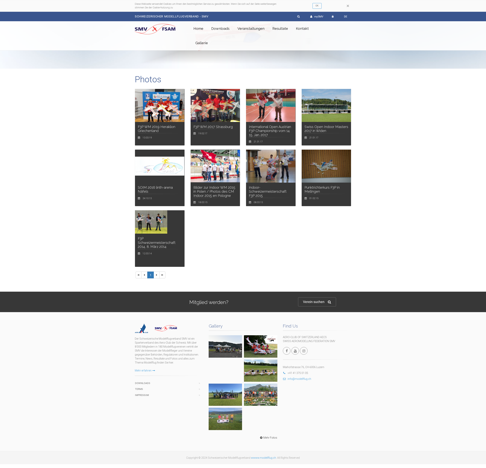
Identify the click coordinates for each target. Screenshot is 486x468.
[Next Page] (156, 275)
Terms (139, 389)
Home (198, 29)
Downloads (220, 29)
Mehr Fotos (270, 437)
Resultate (280, 29)
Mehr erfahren (143, 370)
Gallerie (201, 43)
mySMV (318, 16)
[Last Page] (162, 275)
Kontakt (302, 29)
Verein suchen (313, 302)
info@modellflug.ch (299, 378)
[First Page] (138, 275)
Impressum (142, 395)
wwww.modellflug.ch (263, 457)
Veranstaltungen (250, 29)
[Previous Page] (144, 275)
